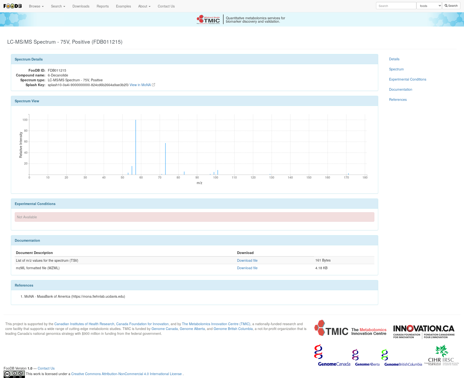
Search (57, 6)
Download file (247, 260)
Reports (103, 6)
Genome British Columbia (233, 328)
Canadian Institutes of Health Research (84, 323)
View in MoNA (141, 84)
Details (394, 58)
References (398, 99)
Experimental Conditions (407, 79)
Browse (35, 6)
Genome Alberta (192, 328)
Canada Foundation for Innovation (142, 323)
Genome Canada (165, 328)
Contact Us (166, 6)
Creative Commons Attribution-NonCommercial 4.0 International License (127, 373)
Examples (123, 6)
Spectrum (396, 69)
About (143, 6)
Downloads (80, 6)
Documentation (400, 89)
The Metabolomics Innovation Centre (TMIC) (216, 323)
